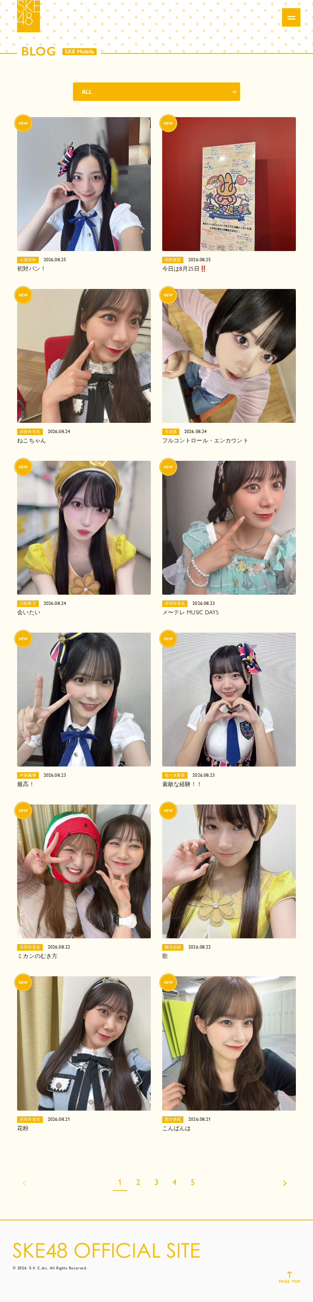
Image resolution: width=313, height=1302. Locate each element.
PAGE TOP (289, 1281)
